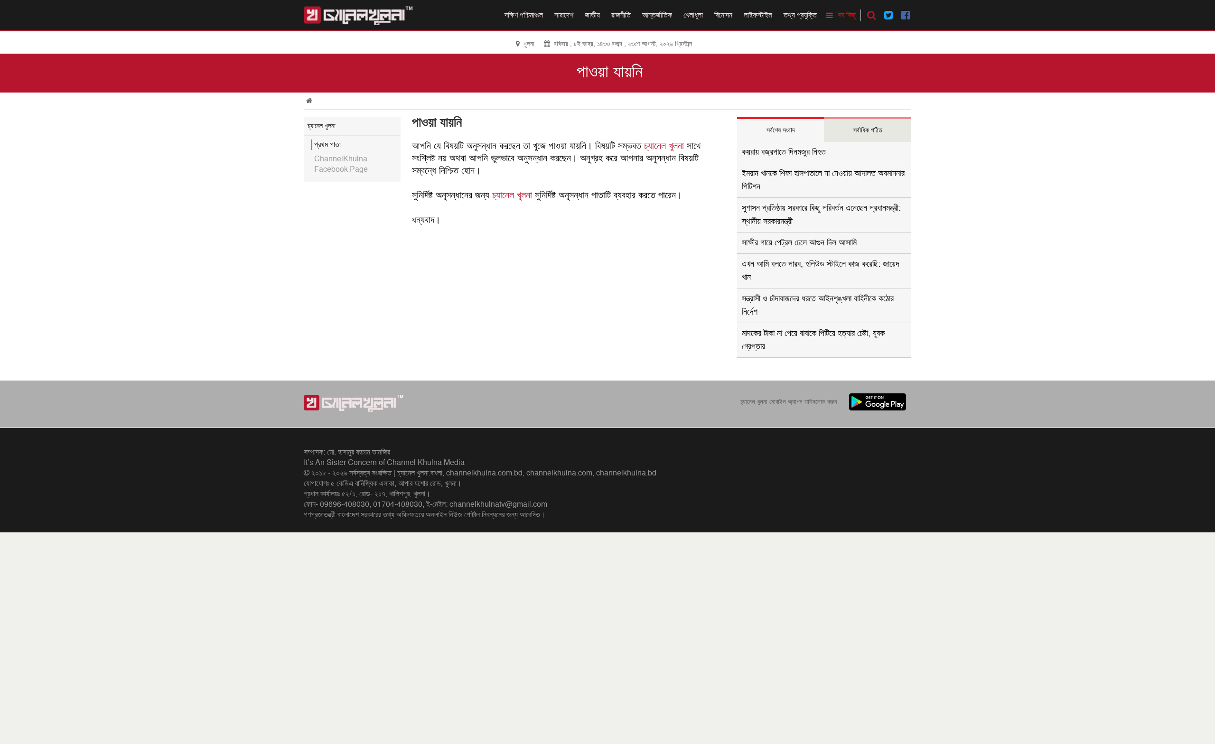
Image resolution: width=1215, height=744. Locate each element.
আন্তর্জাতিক (657, 15)
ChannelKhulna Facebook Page (341, 164)
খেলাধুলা (693, 15)
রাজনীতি (621, 15)
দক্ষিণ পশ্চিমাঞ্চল (524, 15)
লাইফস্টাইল (758, 15)
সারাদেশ (563, 15)
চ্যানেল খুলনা (664, 146)
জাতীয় (592, 15)
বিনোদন (723, 15)
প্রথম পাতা (327, 145)
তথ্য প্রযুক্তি (800, 15)
